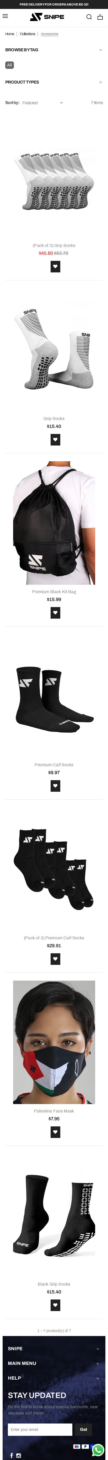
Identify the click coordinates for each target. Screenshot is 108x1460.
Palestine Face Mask (54, 1111)
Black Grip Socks (54, 1284)
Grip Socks (54, 418)
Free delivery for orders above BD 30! (54, 4)
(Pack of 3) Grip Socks (54, 245)
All (9, 65)
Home (9, 34)
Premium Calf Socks (54, 765)
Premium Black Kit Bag (54, 591)
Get (83, 1429)
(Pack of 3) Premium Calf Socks (54, 938)
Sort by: (12, 102)
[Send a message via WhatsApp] (98, 1450)
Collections (27, 34)
